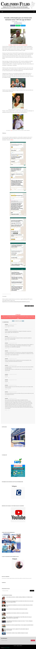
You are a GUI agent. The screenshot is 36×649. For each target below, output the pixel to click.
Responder (6, 327)
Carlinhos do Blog (14, 21)
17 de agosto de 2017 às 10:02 (13, 374)
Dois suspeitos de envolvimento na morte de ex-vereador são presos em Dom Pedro (19, 605)
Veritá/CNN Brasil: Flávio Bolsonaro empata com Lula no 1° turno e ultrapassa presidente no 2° (19, 621)
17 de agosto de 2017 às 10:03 (13, 379)
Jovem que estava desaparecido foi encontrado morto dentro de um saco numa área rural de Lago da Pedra (19, 601)
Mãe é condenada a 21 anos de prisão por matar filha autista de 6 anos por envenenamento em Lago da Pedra (19, 617)
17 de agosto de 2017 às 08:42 (13, 365)
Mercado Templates (7, 647)
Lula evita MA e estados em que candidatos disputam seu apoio (17, 632)
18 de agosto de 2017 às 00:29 (13, 385)
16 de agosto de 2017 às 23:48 (13, 343)
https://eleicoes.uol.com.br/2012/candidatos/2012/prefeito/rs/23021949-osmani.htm (16, 301)
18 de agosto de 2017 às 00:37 (13, 398)
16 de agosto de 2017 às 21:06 (13, 329)
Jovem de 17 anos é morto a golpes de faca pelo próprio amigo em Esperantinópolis (17, 629)
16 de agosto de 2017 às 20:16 (13, 324)
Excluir (8, 327)
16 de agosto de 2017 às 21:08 (13, 336)
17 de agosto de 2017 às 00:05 (13, 358)
